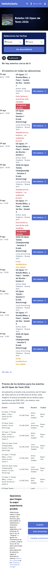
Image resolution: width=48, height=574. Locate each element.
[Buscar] (27, 4)
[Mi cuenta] (45, 4)
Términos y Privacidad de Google (15, 565)
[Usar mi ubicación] (4, 58)
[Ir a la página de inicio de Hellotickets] (10, 3)
